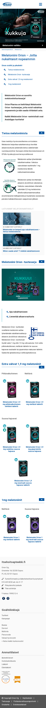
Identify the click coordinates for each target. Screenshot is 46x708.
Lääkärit (5, 664)
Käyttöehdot (27, 698)
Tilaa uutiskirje (10, 588)
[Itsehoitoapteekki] (7, 4)
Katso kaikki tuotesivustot (13, 641)
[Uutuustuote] (4, 430)
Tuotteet (5, 615)
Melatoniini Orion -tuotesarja (18, 74)
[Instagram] (8, 599)
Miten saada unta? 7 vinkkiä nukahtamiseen (21, 251)
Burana (4, 625)
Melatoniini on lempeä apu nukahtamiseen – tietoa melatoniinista (21, 231)
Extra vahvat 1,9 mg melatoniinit (19, 79)
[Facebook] (4, 599)
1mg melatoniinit (14, 84)
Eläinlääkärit (6, 667)
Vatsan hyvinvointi (9, 638)
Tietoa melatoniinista (15, 70)
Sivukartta (5, 705)
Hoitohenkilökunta (9, 661)
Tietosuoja (6, 701)
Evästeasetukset (19, 705)
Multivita (5, 631)
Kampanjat (6, 619)
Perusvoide (6, 635)
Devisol (5, 628)
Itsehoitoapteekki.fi (13, 562)
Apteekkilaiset (7, 658)
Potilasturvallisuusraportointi (25, 701)
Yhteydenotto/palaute (13, 585)
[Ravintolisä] (4, 381)
